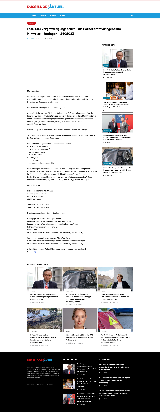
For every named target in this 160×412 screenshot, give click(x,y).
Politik (34, 15)
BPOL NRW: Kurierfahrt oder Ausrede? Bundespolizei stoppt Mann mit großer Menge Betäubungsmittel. (117, 170)
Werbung (50, 385)
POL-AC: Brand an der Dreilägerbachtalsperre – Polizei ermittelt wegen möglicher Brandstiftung (114, 380)
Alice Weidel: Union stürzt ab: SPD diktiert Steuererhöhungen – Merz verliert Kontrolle (79, 337)
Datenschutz (40, 385)
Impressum (30, 385)
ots (34, 252)
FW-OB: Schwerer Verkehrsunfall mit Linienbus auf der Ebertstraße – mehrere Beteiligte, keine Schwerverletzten (114, 393)
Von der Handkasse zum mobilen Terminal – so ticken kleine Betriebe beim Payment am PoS (116, 105)
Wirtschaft (43, 15)
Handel (106, 98)
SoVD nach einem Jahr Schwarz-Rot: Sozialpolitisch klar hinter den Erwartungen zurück (115, 296)
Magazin (62, 15)
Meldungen (53, 15)
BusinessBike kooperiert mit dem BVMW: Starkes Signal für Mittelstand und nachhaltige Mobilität (117, 137)
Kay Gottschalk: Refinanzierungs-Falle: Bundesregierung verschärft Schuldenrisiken (117, 72)
